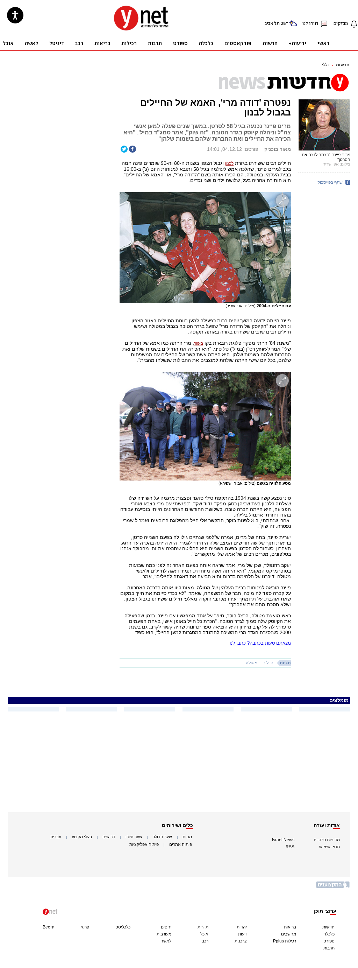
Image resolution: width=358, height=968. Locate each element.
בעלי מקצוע (82, 836)
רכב (205, 941)
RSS (290, 846)
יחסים (166, 927)
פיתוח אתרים (180, 844)
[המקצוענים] (333, 887)
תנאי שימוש (329, 846)
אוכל (204, 934)
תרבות (329, 948)
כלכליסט (122, 927)
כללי (325, 64)
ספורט (329, 941)
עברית (55, 836)
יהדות (242, 927)
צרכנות (241, 941)
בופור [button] (198, 343)
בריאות (290, 927)
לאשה (165, 941)
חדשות (342, 64)
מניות (187, 836)
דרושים (108, 836)
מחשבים (288, 934)
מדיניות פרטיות (327, 839)
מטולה (251, 662)
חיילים (268, 662)
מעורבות (164, 934)
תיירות (203, 927)
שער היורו (134, 836)
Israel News (283, 839)
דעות (242, 934)
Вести (49, 927)
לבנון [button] (229, 163)
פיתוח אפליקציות (144, 844)
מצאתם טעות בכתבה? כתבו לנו (260, 643)
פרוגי (85, 927)
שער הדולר (162, 836)
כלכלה (329, 934)
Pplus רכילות (284, 941)
